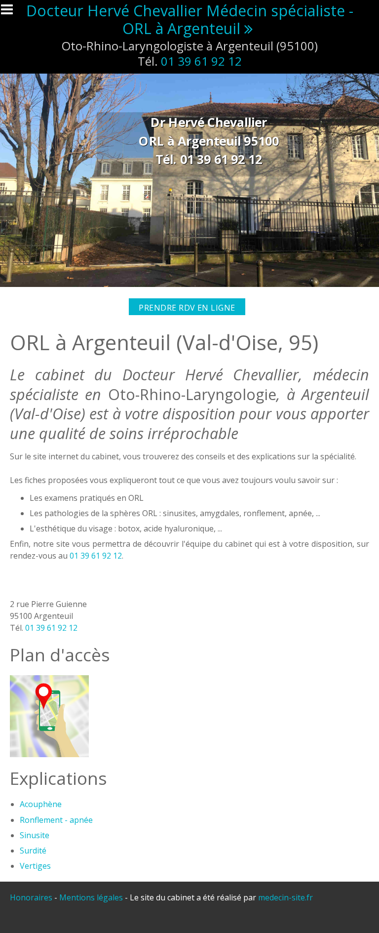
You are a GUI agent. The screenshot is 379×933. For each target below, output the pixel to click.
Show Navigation (11, 12)
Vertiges (35, 865)
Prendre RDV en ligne (187, 307)
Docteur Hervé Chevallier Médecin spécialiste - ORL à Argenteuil (189, 19)
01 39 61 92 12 (201, 61)
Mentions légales (91, 897)
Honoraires (31, 897)
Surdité (33, 850)
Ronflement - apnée (56, 819)
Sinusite (34, 835)
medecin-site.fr (285, 897)
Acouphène (41, 804)
